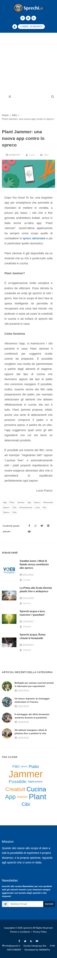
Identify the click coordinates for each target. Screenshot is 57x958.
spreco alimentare (34, 238)
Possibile (18, 781)
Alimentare (48, 502)
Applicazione (35, 781)
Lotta (37, 507)
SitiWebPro (44, 949)
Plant (12, 502)
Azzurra (26, 603)
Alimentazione (25, 507)
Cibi (26, 804)
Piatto (34, 766)
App (5, 502)
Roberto (26, 626)
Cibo (14, 507)
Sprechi (24, 766)
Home (5, 115)
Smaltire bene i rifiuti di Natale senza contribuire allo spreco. (34, 564)
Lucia (31, 155)
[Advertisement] (28, 62)
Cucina (36, 789)
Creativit (15, 789)
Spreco (37, 502)
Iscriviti (49, 904)
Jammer (21, 502)
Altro (14, 115)
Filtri (15, 766)
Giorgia (26, 580)
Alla (44, 507)
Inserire (22, 796)
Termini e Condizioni (20, 931)
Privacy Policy (40, 931)
